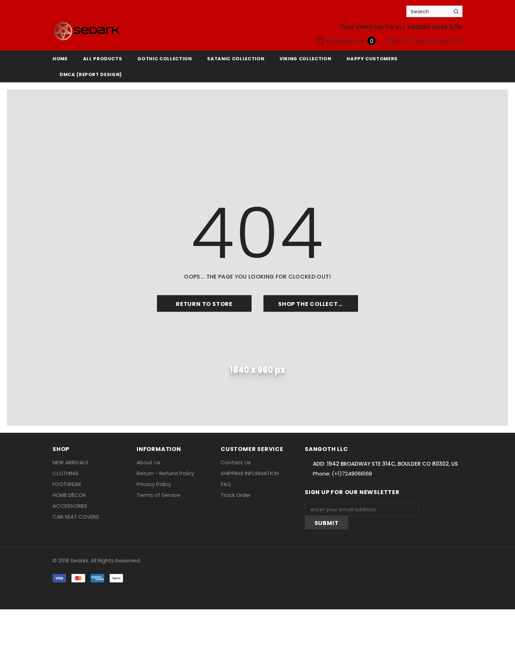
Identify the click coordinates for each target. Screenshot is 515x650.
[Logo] (87, 31)
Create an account (437, 40)
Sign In (396, 40)
